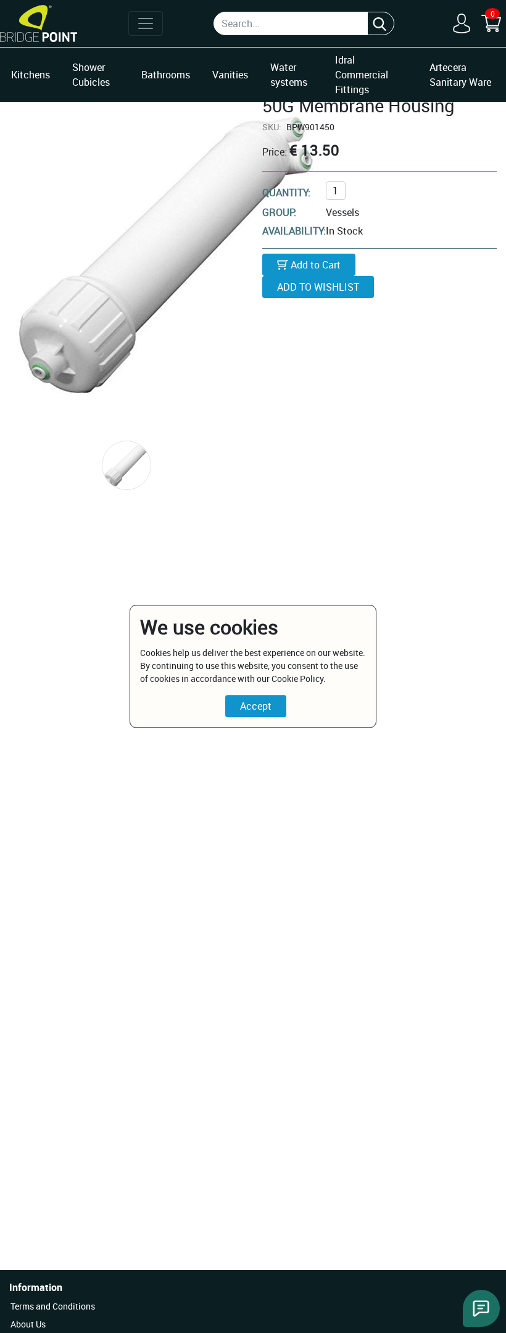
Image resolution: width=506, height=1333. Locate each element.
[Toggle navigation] (145, 23)
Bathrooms (165, 74)
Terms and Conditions (52, 1306)
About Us (28, 1324)
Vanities (230, 74)
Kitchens (30, 74)
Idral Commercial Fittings (361, 74)
